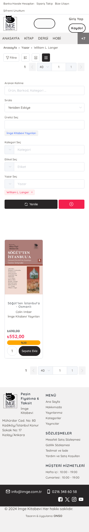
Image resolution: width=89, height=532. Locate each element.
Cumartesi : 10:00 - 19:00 (62, 477)
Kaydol (77, 28)
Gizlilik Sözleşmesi (58, 445)
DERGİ (43, 38)
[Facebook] (60, 499)
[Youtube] (81, 499)
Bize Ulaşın (62, 3)
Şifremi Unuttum (14, 10)
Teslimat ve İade (57, 450)
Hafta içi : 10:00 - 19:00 (61, 472)
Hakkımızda (54, 407)
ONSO (58, 516)
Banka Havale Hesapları (18, 3)
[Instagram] (74, 499)
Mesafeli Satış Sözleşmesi (63, 439)
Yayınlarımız (54, 412)
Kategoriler (53, 418)
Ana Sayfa (53, 401)
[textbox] (44, 124)
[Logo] (10, 24)
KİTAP (29, 38)
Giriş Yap (76, 19)
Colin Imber (23, 312)
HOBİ (57, 38)
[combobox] (44, 124)
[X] (67, 499)
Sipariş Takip (45, 3)
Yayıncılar (52, 423)
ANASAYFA (11, 38)
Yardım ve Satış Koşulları (63, 456)
